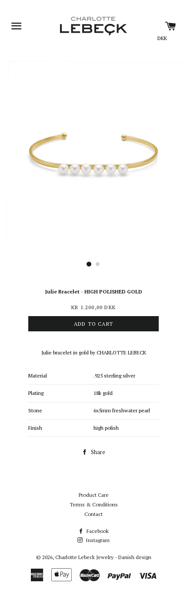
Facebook (97, 531)
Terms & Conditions (94, 504)
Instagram (97, 540)
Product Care (94, 495)
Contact (93, 514)
